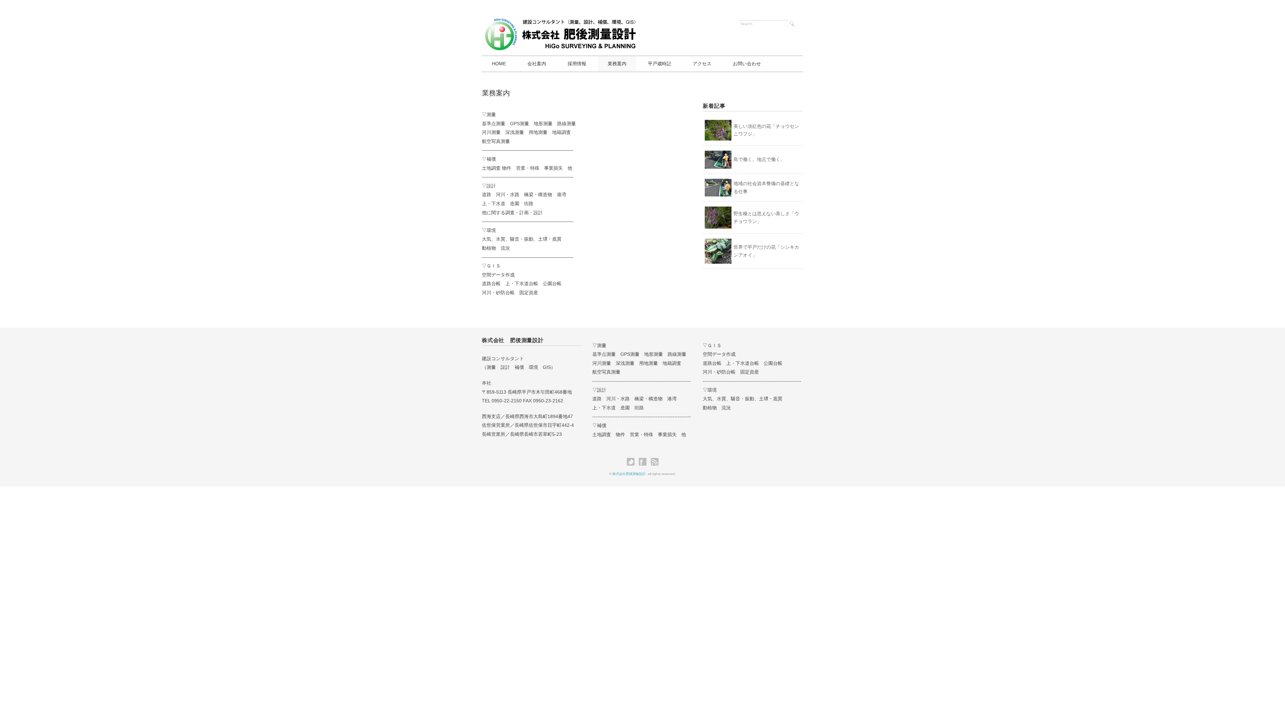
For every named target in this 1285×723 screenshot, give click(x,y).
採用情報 (577, 63)
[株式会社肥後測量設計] (560, 22)
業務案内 (617, 63)
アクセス (702, 63)
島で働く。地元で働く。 (759, 159)
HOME (499, 63)
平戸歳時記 (659, 63)
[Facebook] (644, 462)
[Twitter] (632, 462)
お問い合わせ (747, 63)
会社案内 (536, 63)
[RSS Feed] (655, 462)
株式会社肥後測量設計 (629, 474)
